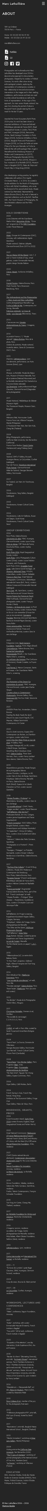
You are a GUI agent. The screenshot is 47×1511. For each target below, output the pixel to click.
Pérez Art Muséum (16, 1390)
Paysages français (13, 878)
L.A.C (34, 944)
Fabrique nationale (13, 311)
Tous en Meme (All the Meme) (17, 255)
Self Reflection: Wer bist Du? (17, 812)
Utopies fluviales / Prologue (17, 798)
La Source (11, 1463)
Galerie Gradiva (16, 753)
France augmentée (13, 889)
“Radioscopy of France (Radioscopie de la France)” (21, 1134)
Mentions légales (8, 1506)
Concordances (11, 648)
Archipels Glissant (20, 1359)
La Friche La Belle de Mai (20, 304)
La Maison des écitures (14, 1171)
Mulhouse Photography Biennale (19, 929)
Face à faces (11, 1062)
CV (11, 57)
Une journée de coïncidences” (17, 980)
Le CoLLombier (11, 1290)
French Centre (28, 445)
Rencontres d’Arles (23, 221)
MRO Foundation (29, 224)
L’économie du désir (13, 538)
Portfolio (13, 51)
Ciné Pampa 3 (11, 667)
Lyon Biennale (17, 313)
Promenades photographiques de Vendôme (17, 1068)
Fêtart (16, 1064)
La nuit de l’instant (12, 941)
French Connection (14, 823)
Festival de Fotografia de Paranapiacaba (15, 652)
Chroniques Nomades (14, 1011)
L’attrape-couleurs (20, 359)
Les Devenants (11, 386)
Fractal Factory (12, 283)
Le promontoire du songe (18, 683)
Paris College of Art (13, 1401)
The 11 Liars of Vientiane (16, 1455)
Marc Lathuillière (13, 4)
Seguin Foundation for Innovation (18, 1166)
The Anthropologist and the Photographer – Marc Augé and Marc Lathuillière (21, 298)
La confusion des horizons (15, 659)
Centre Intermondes (13, 1256)
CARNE (9, 1028)
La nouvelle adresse (14, 806)
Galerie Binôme (18, 339)
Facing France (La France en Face (19, 596)
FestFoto (18, 645)
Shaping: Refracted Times (15, 571)
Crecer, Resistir (11, 272)
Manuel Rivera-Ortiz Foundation (17, 1144)
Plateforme (21, 988)
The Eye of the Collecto (15, 867)
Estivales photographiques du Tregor (16, 323)
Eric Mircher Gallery (24, 1062)
